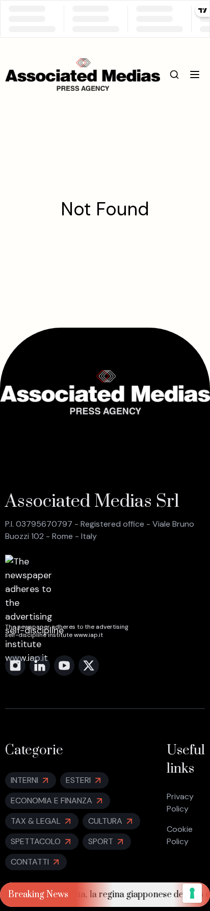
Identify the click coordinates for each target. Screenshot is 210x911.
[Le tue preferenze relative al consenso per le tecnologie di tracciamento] (192, 893)
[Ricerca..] (174, 74)
